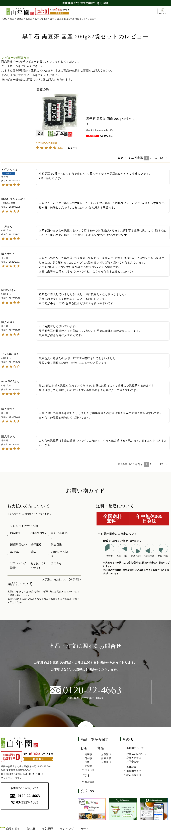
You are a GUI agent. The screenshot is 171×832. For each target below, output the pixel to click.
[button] (167, 157)
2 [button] (151, 157)
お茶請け (106, 754)
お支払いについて (136, 753)
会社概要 (131, 767)
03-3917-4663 (13, 774)
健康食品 (106, 758)
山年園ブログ (133, 771)
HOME (4, 19)
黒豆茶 (29, 19)
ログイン (162, 13)
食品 (100, 748)
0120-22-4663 (29, 796)
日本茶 (88, 758)
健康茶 (20, 19)
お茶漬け (106, 762)
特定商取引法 (133, 775)
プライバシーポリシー (12, 778)
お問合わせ (132, 761)
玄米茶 (88, 766)
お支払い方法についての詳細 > (61, 579)
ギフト (85, 775)
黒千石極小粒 (41, 19)
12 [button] (161, 157)
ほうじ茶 (90, 770)
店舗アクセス (133, 757)
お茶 (12, 19)
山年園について (135, 748)
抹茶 (87, 762)
